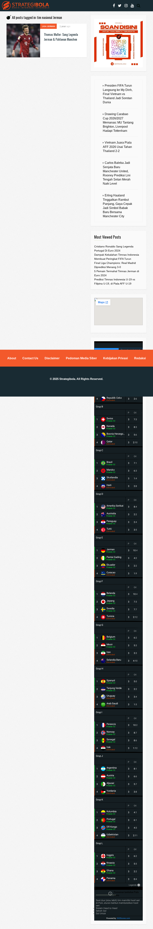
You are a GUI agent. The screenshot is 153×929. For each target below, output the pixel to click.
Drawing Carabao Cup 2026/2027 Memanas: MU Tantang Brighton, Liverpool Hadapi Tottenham (118, 122)
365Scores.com (123, 918)
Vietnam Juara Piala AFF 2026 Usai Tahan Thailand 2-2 (117, 147)
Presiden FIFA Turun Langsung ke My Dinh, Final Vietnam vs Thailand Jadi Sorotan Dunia (117, 94)
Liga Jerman (48, 26)
